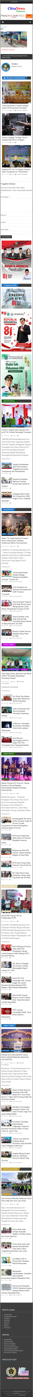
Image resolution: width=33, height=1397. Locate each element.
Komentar (5, 197)
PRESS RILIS (7, 1327)
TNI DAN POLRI (22, 1194)
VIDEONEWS (24, 669)
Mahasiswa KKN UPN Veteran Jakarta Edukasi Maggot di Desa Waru (21, 852)
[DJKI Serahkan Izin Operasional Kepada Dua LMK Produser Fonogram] (7, 588)
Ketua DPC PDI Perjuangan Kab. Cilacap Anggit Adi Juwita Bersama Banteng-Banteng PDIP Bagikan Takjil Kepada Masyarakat (16, 983)
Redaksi (13, 110)
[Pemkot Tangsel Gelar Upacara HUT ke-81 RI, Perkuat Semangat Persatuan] (16, 415)
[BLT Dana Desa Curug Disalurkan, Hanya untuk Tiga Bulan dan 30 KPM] (6, 874)
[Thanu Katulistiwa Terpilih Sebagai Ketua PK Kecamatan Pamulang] (16, 92)
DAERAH (6, 1326)
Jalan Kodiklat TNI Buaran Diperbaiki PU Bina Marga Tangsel (14, 56)
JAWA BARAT (5, 779)
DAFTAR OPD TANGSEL (10, 1352)
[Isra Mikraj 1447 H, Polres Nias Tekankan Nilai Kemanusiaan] (6, 1260)
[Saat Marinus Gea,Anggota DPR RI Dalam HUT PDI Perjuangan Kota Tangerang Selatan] (7, 739)
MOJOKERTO (14, 1050)
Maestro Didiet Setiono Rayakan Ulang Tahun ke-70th (22, 633)
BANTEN (6, 1324)
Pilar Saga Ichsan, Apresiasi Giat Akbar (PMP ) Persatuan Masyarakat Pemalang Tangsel (16, 676)
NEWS (4, 534)
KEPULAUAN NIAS (6, 1194)
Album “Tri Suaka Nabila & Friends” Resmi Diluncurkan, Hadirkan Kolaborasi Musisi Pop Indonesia (15, 540)
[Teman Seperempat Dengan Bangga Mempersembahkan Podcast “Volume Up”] (7, 573)
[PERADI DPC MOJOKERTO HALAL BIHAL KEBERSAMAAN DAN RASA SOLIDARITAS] (16, 1040)
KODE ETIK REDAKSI (9, 1343)
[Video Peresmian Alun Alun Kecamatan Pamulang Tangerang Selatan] (7, 710)
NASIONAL (7, 1320)
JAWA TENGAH (6, 911)
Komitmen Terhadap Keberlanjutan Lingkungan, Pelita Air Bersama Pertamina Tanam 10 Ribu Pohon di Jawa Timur (15, 1126)
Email (3, 222)
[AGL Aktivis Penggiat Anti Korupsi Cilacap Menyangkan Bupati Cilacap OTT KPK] (6, 964)
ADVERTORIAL (6, 425)
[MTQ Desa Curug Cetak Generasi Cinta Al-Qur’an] (6, 864)
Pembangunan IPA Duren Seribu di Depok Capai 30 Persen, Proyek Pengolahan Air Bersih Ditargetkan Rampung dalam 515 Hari (16, 823)
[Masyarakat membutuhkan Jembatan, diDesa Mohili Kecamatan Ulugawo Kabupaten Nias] (6, 1272)
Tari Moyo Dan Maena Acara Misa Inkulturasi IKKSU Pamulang (21, 698)
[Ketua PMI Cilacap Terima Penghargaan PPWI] (16, 901)
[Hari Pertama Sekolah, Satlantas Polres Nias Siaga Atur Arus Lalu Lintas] (16, 1184)
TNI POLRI (7, 1322)
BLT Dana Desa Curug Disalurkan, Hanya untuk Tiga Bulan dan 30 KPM (21, 875)
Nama (4, 215)
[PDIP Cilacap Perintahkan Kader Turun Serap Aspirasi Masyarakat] (6, 1011)
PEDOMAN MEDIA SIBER (10, 1349)
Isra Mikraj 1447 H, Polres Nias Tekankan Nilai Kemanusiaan (20, 1261)
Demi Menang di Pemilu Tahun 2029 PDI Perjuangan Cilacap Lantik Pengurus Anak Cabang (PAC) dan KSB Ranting (16, 951)
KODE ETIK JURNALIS (10, 1345)
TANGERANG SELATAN (13, 669)
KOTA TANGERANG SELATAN (19, 425)
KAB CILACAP (15, 911)
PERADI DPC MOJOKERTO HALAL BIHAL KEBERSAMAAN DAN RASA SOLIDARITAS (15, 1057)
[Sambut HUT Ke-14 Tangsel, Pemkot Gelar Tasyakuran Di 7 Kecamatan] (16, 156)
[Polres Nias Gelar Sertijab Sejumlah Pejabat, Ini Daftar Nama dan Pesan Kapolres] (6, 1230)
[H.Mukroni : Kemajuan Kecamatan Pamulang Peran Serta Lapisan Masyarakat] (7, 724)
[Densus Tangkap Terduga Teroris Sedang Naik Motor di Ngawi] (16, 124)
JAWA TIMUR (5, 1050)
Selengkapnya (6, 458)
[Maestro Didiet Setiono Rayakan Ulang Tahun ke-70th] (7, 632)
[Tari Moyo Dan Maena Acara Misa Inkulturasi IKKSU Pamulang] (7, 697)
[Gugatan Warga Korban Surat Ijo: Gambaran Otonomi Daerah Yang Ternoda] (6, 1154)
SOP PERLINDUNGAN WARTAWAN (13, 1350)
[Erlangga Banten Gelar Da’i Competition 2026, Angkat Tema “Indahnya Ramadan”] (7, 495)
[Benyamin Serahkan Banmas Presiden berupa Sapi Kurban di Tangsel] (7, 480)
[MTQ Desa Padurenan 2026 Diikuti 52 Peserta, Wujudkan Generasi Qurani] (6, 836)
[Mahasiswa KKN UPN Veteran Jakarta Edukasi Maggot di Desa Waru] (6, 851)
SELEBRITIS (10, 534)
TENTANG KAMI (8, 1341)
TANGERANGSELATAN (10, 1316)
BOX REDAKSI (8, 1339)
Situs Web (4, 229)
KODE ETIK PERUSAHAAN (11, 1347)
